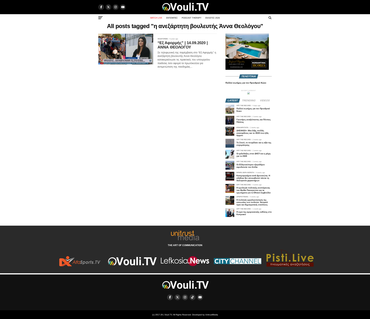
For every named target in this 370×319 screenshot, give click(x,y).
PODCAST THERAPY (191, 18)
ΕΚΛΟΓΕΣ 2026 (212, 18)
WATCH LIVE (156, 18)
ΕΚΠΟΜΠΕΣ (172, 18)
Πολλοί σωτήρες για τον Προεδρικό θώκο (245, 83)
